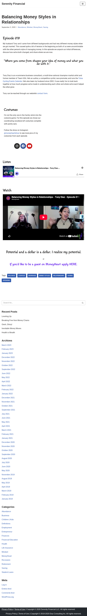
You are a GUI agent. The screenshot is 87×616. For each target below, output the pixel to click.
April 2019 (6, 487)
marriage (32, 275)
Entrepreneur (7, 532)
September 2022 (8, 369)
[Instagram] (17, 146)
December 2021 (8, 398)
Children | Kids (8, 519)
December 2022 (8, 357)
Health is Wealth (8, 332)
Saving (45, 27)
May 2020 (6, 470)
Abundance (22, 27)
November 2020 (8, 446)
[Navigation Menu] (82, 4)
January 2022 (7, 394)
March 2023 (6, 345)
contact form (42, 93)
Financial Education (10, 540)
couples (21, 275)
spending (6, 280)
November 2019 (8, 475)
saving (70, 275)
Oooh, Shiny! (7, 324)
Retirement (6, 564)
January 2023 (7, 353)
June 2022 (6, 373)
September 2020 (8, 454)
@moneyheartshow (11, 133)
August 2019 (7, 479)
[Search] (82, 302)
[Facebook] (23, 146)
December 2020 (8, 442)
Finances (5, 536)
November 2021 (8, 402)
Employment (7, 528)
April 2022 (6, 381)
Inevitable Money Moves (11, 328)
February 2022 (7, 390)
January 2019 (7, 499)
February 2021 (7, 434)
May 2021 (6, 422)
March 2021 (6, 430)
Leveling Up (6, 316)
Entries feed (6, 589)
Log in (4, 585)
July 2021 (6, 414)
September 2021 (8, 410)
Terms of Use (19, 609)
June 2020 (6, 467)
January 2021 (7, 438)
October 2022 (7, 365)
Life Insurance (7, 548)
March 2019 (6, 491)
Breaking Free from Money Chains (15, 320)
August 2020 (7, 458)
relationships (58, 275)
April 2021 (6, 426)
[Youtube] (29, 146)
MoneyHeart (37, 27)
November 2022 (8, 361)
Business (5, 516)
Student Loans (7, 572)
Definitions (6, 524)
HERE (73, 264)
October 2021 (7, 406)
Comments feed (8, 593)
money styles (44, 275)
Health (4, 544)
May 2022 (6, 377)
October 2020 (7, 450)
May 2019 (6, 483)
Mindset (30, 27)
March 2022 (6, 386)
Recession (6, 560)
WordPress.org (8, 597)
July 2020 (6, 462)
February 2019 (7, 495)
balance (11, 275)
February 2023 (7, 349)
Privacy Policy (7, 609)
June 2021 (6, 418)
